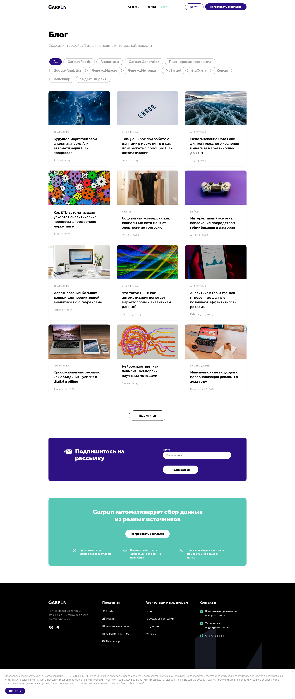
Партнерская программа (190, 62)
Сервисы (134, 6)
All (55, 62)
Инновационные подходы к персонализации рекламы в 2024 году (214, 377)
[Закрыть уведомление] (292, 671)
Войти (194, 6)
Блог (164, 6)
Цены (149, 611)
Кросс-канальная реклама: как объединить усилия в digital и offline (77, 377)
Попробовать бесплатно (225, 6)
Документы (152, 626)
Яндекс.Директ (93, 79)
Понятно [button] (15, 691)
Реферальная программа (160, 618)
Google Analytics (67, 70)
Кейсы (222, 70)
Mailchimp (61, 79)
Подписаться (181, 469)
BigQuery (199, 70)
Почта (166, 449)
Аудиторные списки (117, 626)
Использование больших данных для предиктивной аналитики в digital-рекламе (78, 297)
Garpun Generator (144, 62)
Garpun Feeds (79, 62)
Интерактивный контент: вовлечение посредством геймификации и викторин (212, 223)
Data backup (113, 641)
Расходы (111, 618)
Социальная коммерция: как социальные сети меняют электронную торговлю (146, 223)
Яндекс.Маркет (105, 70)
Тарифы (151, 6)
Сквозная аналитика (117, 633)
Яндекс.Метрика (142, 70)
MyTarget (173, 70)
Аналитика (110, 62)
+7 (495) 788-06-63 (215, 635)
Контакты (151, 633)
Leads (109, 611)
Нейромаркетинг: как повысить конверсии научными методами (140, 371)
